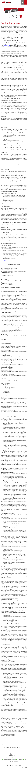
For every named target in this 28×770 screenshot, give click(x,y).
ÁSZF (3, 744)
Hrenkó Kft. (24, 767)
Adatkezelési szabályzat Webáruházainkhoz (10, 749)
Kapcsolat (4, 746)
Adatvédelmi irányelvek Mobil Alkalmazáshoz (11, 747)
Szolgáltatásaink (17, 743)
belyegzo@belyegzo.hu (14, 17)
